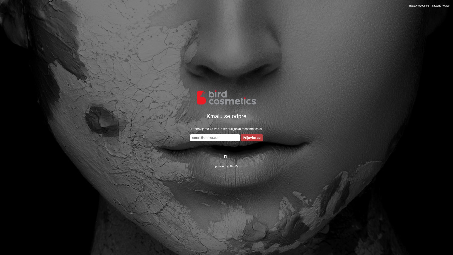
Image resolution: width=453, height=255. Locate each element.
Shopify (233, 166)
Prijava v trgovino (418, 5)
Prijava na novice (439, 5)
